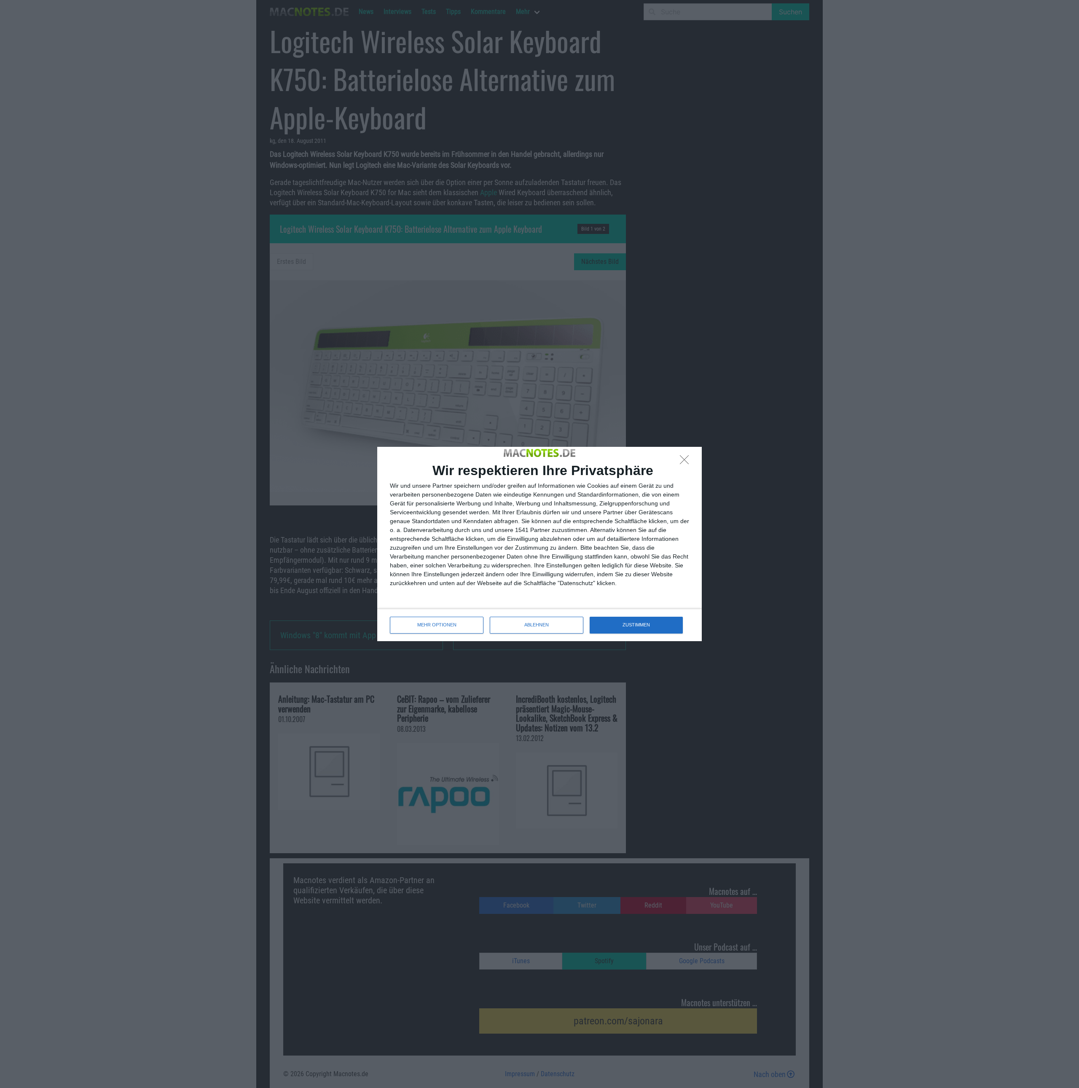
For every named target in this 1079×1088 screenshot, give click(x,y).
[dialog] (539, 544)
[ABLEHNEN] (686, 462)
